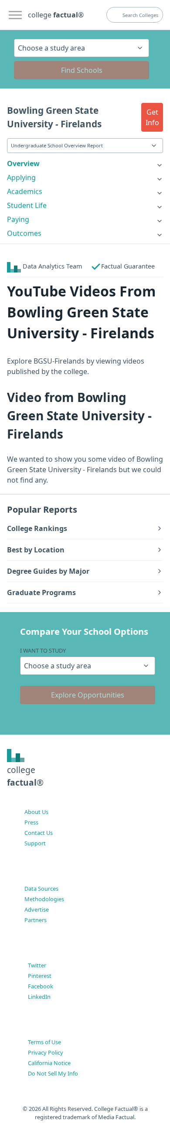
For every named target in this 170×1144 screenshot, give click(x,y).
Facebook (40, 986)
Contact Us (38, 833)
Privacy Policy (45, 1052)
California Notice (49, 1063)
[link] (85, 163)
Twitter (37, 965)
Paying (18, 219)
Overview (23, 163)
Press (31, 822)
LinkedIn (39, 997)
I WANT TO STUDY (43, 650)
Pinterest (39, 976)
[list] (85, 163)
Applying (21, 177)
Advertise (36, 909)
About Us (36, 812)
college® (25, 776)
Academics (24, 191)
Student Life (27, 205)
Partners (35, 920)
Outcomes (24, 233)
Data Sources (41, 888)
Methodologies (44, 899)
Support (35, 843)
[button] (152, 117)
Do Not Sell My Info (53, 1073)
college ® (56, 15)
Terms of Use (44, 1042)
